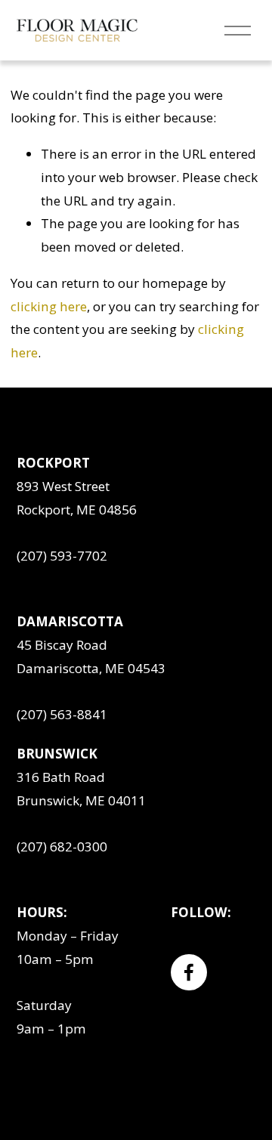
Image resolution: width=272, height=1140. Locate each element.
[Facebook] (189, 972)
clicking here (49, 306)
